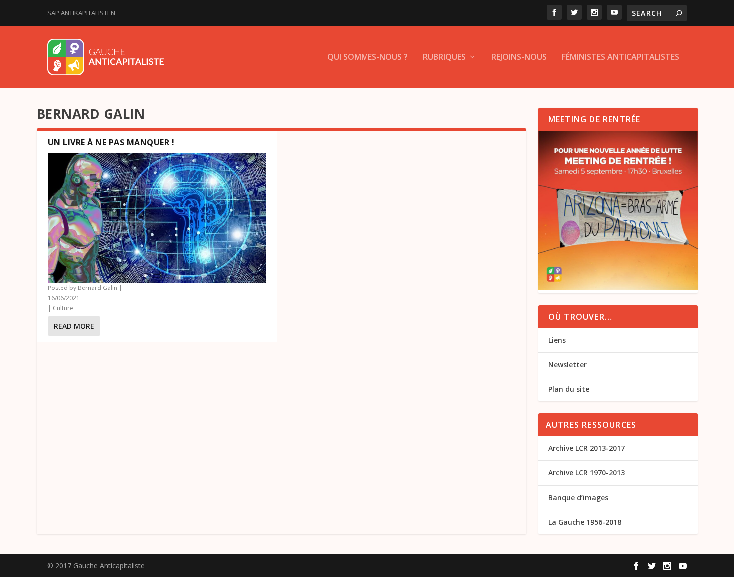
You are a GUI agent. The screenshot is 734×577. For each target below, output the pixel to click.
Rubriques (444, 57)
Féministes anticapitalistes (620, 57)
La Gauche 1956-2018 (584, 522)
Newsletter (567, 364)
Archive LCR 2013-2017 (586, 448)
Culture (63, 308)
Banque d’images (578, 497)
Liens (557, 340)
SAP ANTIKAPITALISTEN (81, 12)
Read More (74, 326)
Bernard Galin (97, 288)
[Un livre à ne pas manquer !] (157, 218)
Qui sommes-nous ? (367, 57)
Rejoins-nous (519, 57)
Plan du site (568, 389)
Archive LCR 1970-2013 (586, 472)
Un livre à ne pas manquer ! (111, 142)
